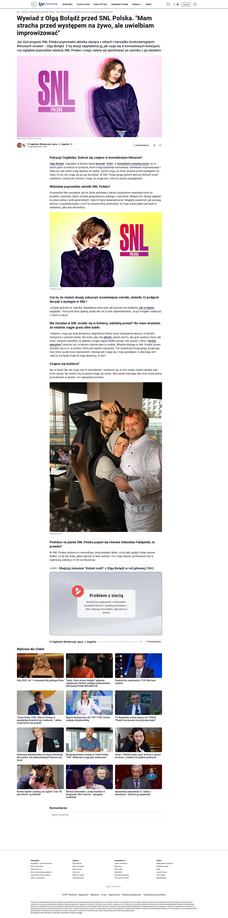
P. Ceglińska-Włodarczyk (39, 144)
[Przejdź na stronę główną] (34, 6)
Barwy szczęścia (78, 866)
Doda (158, 869)
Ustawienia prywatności (154, 894)
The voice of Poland (122, 878)
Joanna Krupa (161, 872)
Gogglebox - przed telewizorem (41, 863)
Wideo (148, 4)
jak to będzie (146, 307)
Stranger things (78, 878)
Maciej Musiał (161, 878)
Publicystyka (100, 4)
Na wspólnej (77, 863)
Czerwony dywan (119, 4)
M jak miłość (77, 869)
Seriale (135, 4)
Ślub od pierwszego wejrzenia (41, 872)
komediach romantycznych (133, 163)
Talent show (83, 4)
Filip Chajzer (160, 875)
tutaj (80, 913)
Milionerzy (118, 866)
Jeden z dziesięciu (121, 863)
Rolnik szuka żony (37, 866)
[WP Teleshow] (51, 4)
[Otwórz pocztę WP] (168, 4)
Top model (118, 869)
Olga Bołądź (57, 163)
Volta (109, 163)
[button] (176, 4)
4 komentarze (142, 145)
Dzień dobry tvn (36, 869)
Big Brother (118, 872)
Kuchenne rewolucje (122, 875)
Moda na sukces (78, 875)
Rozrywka (67, 4)
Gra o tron (76, 872)
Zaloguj (186, 4)
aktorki (107, 337)
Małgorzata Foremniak (164, 863)
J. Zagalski (64, 144)
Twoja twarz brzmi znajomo (41, 875)
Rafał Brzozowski (162, 866)
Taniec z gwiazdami (38, 878)
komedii (100, 163)
